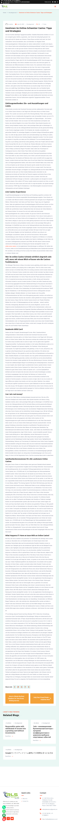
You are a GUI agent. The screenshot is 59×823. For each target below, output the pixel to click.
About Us (25, 798)
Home (4, 12)
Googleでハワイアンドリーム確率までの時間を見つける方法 (29, 753)
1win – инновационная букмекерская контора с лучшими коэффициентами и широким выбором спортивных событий (43, 731)
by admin (8, 723)
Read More (8, 736)
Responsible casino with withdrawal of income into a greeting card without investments (15, 729)
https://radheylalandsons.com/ (50, 819)
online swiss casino (10, 246)
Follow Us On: (48, 2)
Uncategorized (13, 12)
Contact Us (25, 801)
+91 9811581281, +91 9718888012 (47, 814)
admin (11, 24)
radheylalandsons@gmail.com (49, 809)
